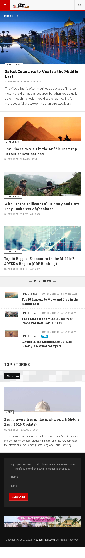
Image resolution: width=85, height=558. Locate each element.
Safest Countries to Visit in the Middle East (41, 74)
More (11, 376)
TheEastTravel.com (44, 539)
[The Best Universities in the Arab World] (42, 521)
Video (44, 336)
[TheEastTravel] (21, 5)
